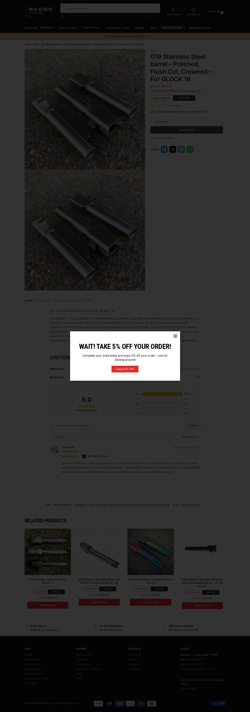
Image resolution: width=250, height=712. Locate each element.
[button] (175, 336)
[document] (125, 356)
